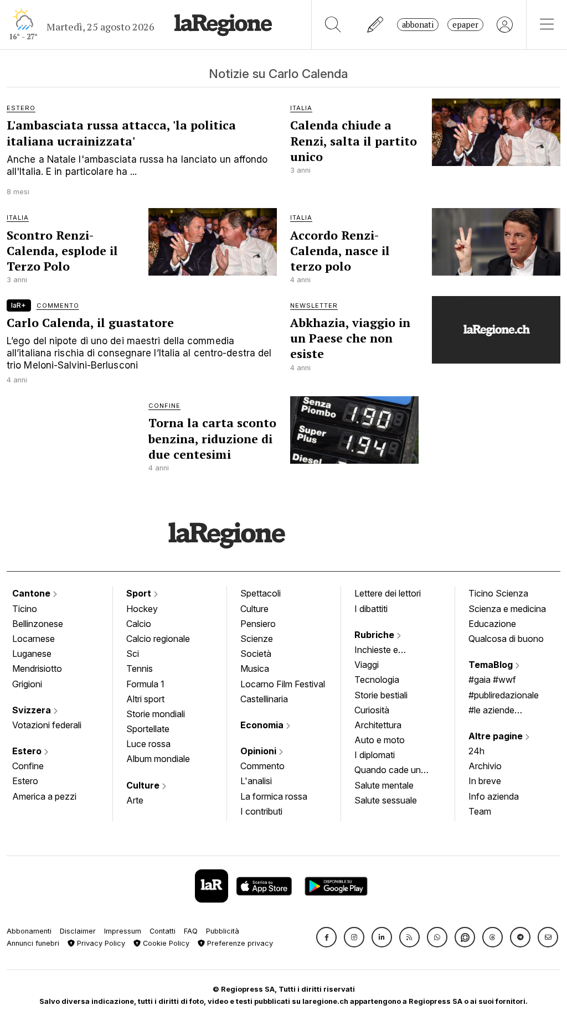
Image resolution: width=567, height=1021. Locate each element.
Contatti (163, 931)
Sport (139, 593)
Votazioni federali (46, 724)
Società (255, 653)
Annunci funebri (33, 943)
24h (476, 750)
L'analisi (256, 780)
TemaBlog (491, 664)
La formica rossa (273, 796)
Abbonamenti (29, 931)
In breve (484, 780)
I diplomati (374, 754)
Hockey (142, 608)
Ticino (24, 608)
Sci (132, 653)
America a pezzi (44, 796)
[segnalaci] (375, 24)
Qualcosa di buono (506, 638)
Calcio (138, 623)
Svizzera (32, 710)
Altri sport (145, 698)
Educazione (492, 623)
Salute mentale (384, 785)
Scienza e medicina (507, 608)
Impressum (122, 931)
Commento (262, 765)
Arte (134, 800)
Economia (263, 724)
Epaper (465, 24)
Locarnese (33, 638)
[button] (326, 937)
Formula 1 (145, 684)
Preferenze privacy (239, 943)
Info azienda (493, 796)
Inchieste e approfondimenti (387, 650)
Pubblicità (222, 931)
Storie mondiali (155, 713)
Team (479, 811)
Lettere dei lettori (387, 593)
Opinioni (259, 750)
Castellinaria (264, 698)
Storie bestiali (381, 695)
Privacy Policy (100, 943)
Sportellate (147, 728)
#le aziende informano (491, 711)
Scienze (256, 638)
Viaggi (366, 664)
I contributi (261, 811)
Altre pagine (496, 736)
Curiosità (371, 710)
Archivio (485, 765)
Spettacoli (260, 593)
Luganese (31, 653)
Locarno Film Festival (282, 684)
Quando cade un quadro (387, 771)
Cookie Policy (165, 943)
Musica (254, 668)
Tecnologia (376, 679)
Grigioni (27, 684)
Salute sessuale (385, 800)
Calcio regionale (158, 638)
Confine (28, 765)
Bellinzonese (37, 623)
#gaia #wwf (492, 679)
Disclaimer (78, 931)
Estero (28, 750)
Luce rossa (148, 743)
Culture (144, 785)
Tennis (139, 668)
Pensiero (258, 623)
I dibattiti (371, 608)
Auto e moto (379, 739)
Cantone (32, 593)
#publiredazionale (503, 695)
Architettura (377, 724)
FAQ (191, 931)
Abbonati (418, 24)
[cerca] (333, 24)
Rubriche (375, 634)
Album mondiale (158, 758)
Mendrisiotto (37, 668)
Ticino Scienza (498, 593)
